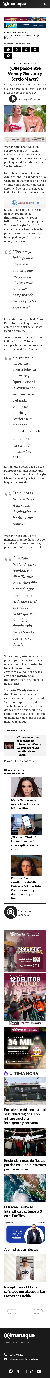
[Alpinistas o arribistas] (25, 1232)
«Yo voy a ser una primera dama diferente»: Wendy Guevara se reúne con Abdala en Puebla (29, 745)
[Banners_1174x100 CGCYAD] (25, 19)
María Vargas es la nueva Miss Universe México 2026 (25, 804)
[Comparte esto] (8, 49)
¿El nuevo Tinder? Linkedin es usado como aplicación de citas (24, 843)
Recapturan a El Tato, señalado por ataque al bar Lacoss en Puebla (24, 1291)
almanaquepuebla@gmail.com (24, 1359)
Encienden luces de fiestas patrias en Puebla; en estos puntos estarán (25, 1164)
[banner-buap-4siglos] (25, 25)
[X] (18, 1371)
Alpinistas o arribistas (21, 1249)
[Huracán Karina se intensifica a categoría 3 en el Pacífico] (25, 1188)
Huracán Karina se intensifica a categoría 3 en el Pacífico (23, 1211)
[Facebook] (11, 1371)
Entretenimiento (25, 63)
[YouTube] (39, 1371)
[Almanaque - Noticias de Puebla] (14, 4)
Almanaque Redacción (29, 99)
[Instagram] (25, 1371)
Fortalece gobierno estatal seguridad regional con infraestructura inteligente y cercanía (25, 1116)
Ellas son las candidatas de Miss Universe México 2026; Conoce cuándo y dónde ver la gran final (26, 888)
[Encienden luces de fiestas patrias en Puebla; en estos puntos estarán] (25, 1142)
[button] (38, 4)
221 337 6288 (16, 1354)
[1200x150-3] (25, 139)
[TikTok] (31, 1371)
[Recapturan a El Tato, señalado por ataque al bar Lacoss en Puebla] (25, 1268)
